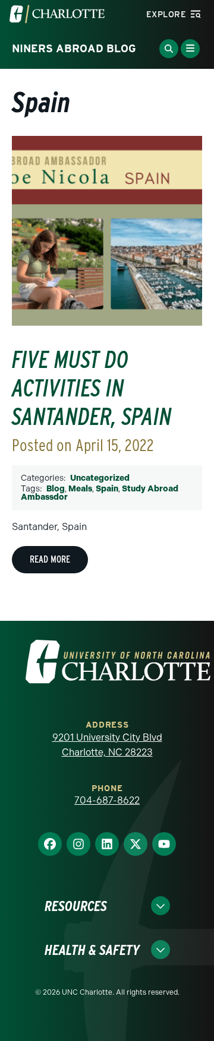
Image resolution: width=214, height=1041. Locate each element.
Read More (50, 559)
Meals (80, 489)
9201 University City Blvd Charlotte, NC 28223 (107, 745)
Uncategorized (100, 478)
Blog (55, 489)
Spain (107, 489)
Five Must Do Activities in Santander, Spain (92, 388)
